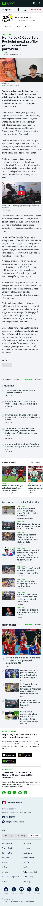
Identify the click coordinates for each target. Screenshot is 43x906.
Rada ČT (25, 862)
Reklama (26, 848)
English (4, 902)
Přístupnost (30, 902)
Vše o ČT (5, 881)
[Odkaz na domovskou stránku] (12, 3)
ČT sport (5, 52)
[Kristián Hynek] (21, 70)
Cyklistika (6, 34)
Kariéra (25, 867)
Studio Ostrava (28, 857)
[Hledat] (34, 3)
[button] (21, 193)
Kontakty (26, 881)
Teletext (5, 857)
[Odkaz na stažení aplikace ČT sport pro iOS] (9, 755)
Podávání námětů (29, 872)
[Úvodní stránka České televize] (12, 802)
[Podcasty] (18, 10)
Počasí (4, 867)
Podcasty (5, 862)
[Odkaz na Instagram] (4, 793)
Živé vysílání (7, 848)
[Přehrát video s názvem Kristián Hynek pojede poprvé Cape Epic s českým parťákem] (21, 193)
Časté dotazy (27, 876)
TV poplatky (7, 853)
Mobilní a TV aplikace (10, 876)
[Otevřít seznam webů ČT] (40, 3)
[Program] (25, 10)
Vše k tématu (35, 462)
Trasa (18, 27)
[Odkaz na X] (15, 793)
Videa (27, 27)
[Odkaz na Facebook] (9, 793)
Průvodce (7, 27)
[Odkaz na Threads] (25, 793)
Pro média (26, 843)
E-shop (5, 872)
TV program (7, 843)
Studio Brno (27, 853)
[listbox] (21, 836)
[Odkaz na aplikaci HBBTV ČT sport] (9, 761)
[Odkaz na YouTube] (20, 793)
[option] (8, 835)
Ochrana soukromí (16, 902)
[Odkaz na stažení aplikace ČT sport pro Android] (25, 755)
